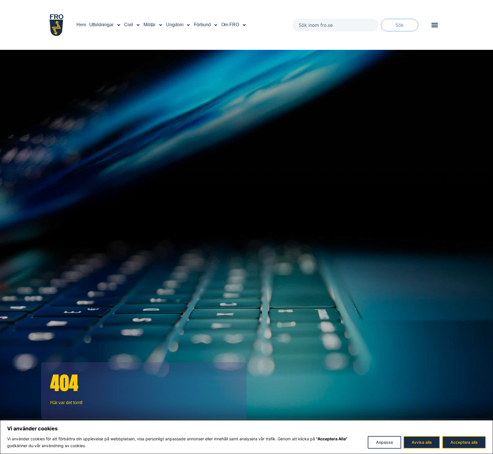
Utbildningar (101, 24)
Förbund (202, 24)
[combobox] (335, 25)
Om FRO (230, 24)
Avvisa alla (422, 442)
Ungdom (174, 24)
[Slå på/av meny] (434, 24)
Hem (81, 24)
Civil (128, 24)
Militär (149, 24)
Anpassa (384, 442)
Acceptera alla (464, 442)
